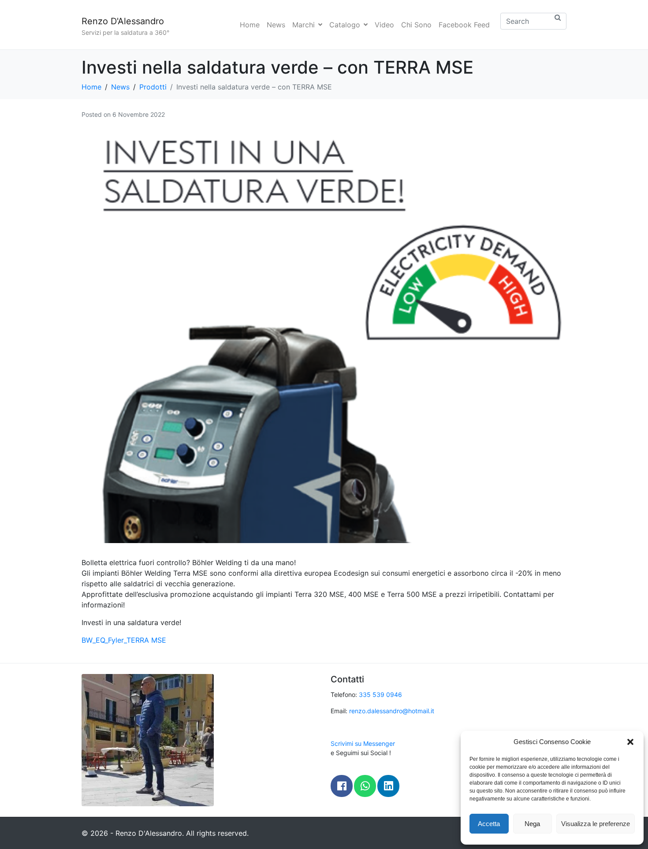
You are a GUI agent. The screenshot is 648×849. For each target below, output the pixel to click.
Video (384, 24)
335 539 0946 (380, 694)
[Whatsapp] (365, 786)
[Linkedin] (388, 786)
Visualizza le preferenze (595, 823)
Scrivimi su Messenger (363, 743)
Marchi (303, 24)
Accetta (489, 823)
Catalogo (344, 24)
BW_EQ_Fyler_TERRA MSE (124, 640)
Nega (532, 823)
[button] (630, 741)
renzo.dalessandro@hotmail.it (391, 711)
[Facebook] (342, 786)
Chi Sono (416, 24)
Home (250, 24)
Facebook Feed (464, 24)
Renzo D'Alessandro (123, 21)
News (276, 24)
